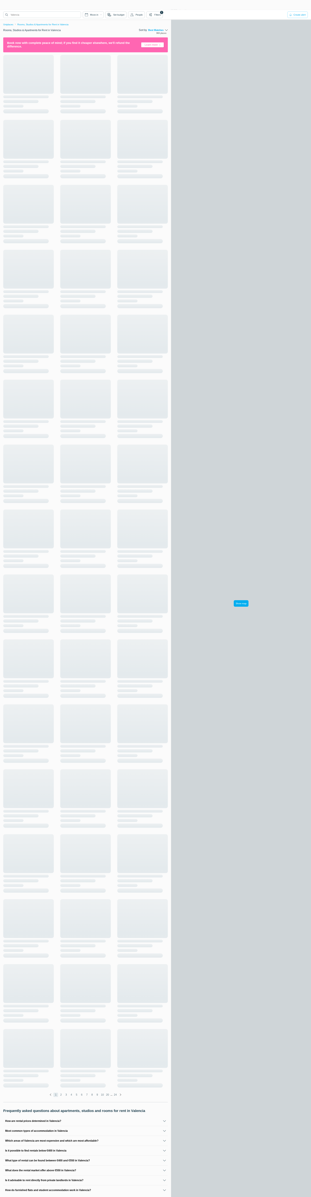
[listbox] (158, 30)
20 (107, 1094)
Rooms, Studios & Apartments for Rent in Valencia (43, 24)
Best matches (156, 30)
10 (102, 1094)
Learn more (151, 44)
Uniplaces (8, 24)
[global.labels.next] (120, 1095)
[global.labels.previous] (50, 1095)
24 (115, 1094)
